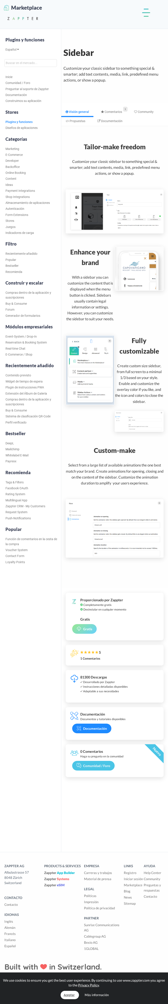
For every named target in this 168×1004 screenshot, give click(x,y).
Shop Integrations (17, 197)
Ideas (9, 185)
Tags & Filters (14, 482)
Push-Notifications (18, 518)
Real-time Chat (15, 348)
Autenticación (14, 208)
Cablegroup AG (95, 936)
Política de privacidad (99, 908)
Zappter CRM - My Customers (25, 506)
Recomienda (13, 272)
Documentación (16, 95)
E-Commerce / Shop (18, 354)
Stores (9, 221)
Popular (10, 260)
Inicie (8, 77)
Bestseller (12, 265)
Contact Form (14, 556)
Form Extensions (16, 215)
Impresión (91, 902)
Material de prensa (97, 879)
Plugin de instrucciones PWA (24, 387)
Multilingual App (16, 500)
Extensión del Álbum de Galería (26, 393)
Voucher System (16, 550)
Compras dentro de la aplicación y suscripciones (28, 295)
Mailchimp (12, 449)
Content (10, 178)
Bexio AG (91, 942)
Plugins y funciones (24, 39)
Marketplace (133, 885)
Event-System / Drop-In (21, 336)
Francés (10, 934)
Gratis (87, 629)
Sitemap (130, 903)
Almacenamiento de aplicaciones (27, 203)
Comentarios (113, 112)
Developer (12, 160)
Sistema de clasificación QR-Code (28, 416)
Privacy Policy (88, 985)
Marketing (12, 149)
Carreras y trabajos (98, 873)
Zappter (59, 873)
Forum (9, 309)
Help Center (152, 873)
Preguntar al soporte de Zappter (27, 89)
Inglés (8, 921)
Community (145, 112)
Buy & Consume (16, 303)
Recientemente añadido (21, 253)
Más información (97, 995)
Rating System (15, 494)
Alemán (9, 927)
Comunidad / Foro (17, 83)
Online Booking (15, 172)
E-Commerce (14, 155)
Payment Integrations (20, 190)
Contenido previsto (18, 375)
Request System (16, 512)
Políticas (90, 896)
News (128, 897)
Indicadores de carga (19, 233)
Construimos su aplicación (23, 101)
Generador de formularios (22, 315)
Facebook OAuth (16, 488)
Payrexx (10, 461)
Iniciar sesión (133, 879)
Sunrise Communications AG (101, 927)
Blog (127, 891)
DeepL (9, 443)
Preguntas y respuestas (152, 887)
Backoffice (12, 167)
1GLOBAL (91, 949)
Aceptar (69, 995)
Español (11, 49)
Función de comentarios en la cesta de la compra (31, 541)
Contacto (11, 904)
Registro (130, 873)
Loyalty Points (15, 562)
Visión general (78, 112)
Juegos (10, 227)
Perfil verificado (15, 422)
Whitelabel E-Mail (16, 455)
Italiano (10, 940)
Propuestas (77, 121)
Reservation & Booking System (26, 342)
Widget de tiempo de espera (24, 381)
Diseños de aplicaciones (21, 128)
